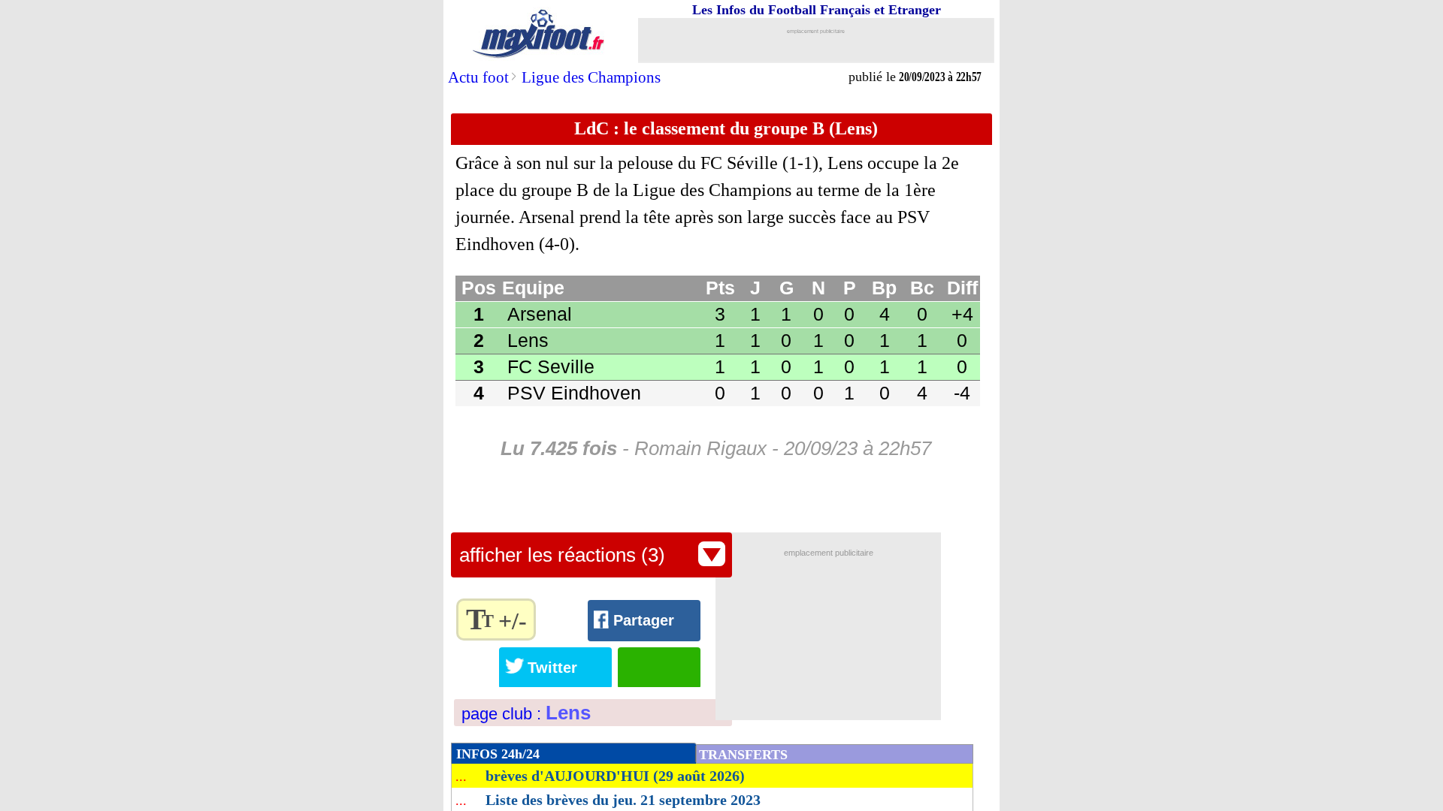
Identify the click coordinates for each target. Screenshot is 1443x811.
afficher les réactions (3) (562, 555)
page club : (526, 713)
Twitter (552, 667)
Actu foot (478, 77)
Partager (643, 620)
